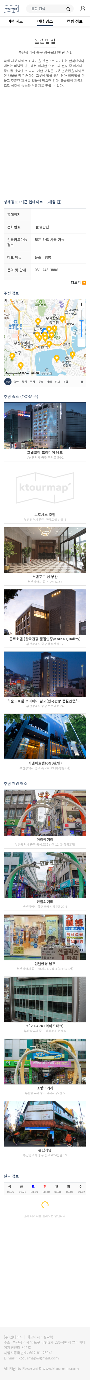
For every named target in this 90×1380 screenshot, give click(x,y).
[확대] (82, 304)
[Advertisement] (45, 143)
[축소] (82, 343)
